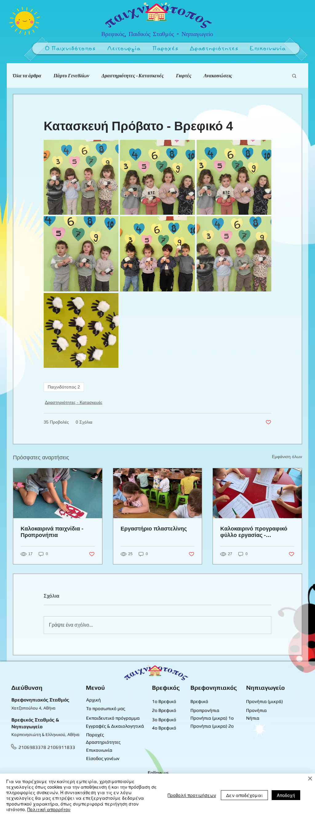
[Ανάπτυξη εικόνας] (81, 177)
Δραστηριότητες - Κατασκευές (133, 75)
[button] (124, 49)
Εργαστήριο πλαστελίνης (154, 529)
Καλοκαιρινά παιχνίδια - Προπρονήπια (52, 532)
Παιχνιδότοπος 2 (64, 386)
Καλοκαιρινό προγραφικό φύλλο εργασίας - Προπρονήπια (253, 532)
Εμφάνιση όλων (287, 456)
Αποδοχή (286, 795)
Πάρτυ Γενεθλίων (71, 75)
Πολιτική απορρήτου (48, 809)
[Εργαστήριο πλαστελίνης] (157, 493)
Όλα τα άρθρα (27, 75)
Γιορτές (183, 75)
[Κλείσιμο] (310, 779)
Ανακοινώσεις (218, 75)
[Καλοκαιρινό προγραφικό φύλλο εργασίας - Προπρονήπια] (257, 493)
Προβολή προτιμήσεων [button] (192, 795)
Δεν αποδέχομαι (244, 795)
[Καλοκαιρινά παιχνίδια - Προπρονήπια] (57, 493)
